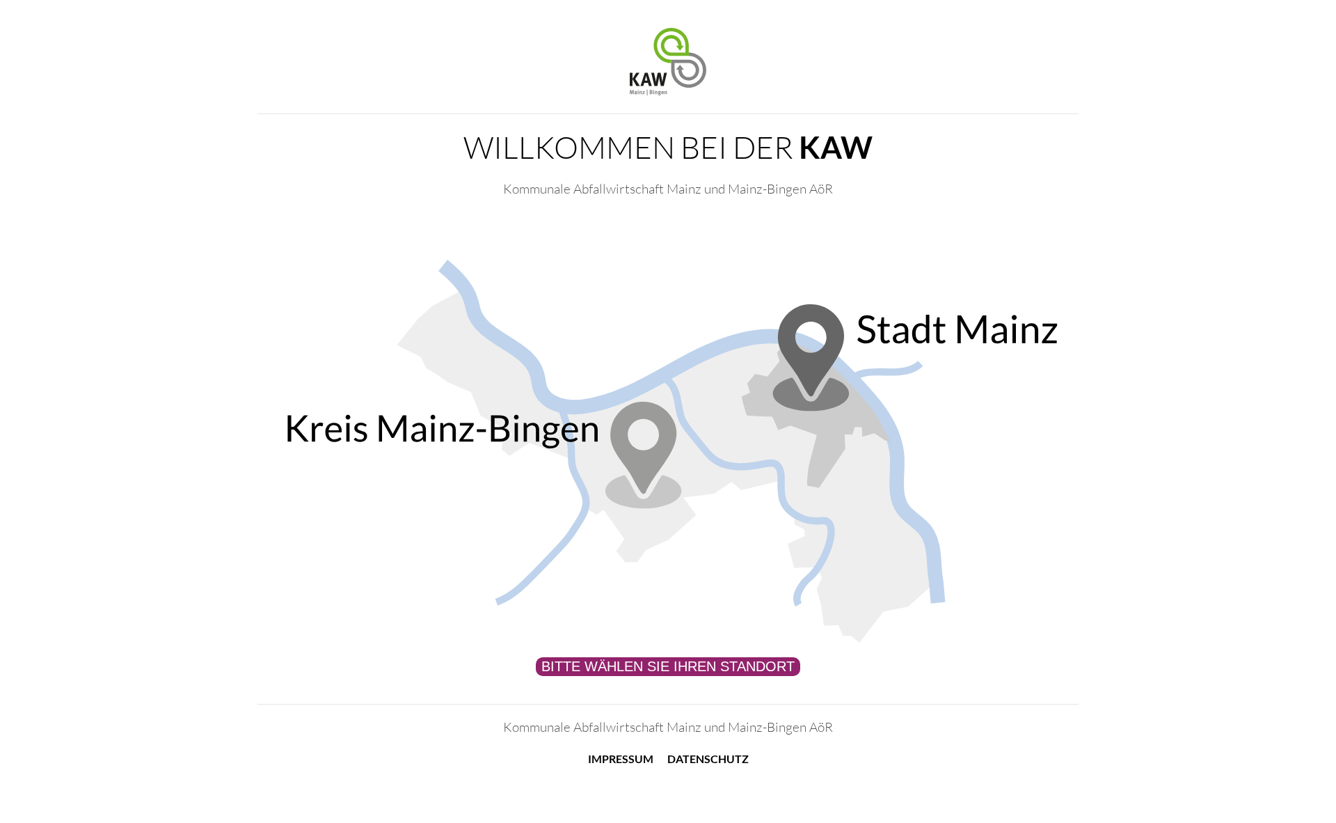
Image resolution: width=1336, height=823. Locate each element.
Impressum (620, 758)
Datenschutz (708, 758)
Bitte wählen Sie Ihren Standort (668, 666)
